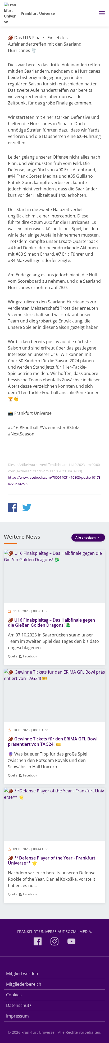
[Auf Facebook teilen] (12, 508)
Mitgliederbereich (23, 984)
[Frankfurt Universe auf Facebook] (38, 942)
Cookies (14, 995)
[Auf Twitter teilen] (26, 508)
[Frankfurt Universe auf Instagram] (54, 942)
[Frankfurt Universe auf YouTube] (71, 942)
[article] (54, 607)
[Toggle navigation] (100, 13)
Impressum (17, 1016)
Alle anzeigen (86, 537)
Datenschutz (18, 1005)
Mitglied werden (22, 973)
